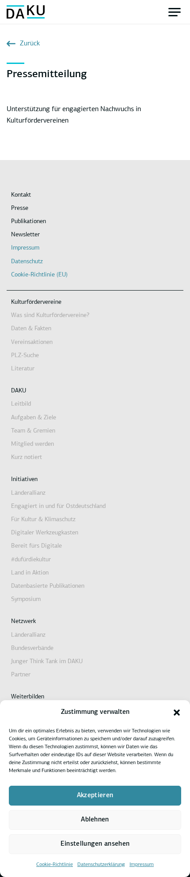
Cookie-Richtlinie (54, 864)
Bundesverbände (32, 648)
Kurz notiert (26, 457)
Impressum (141, 864)
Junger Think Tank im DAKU (47, 661)
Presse (19, 208)
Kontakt (21, 195)
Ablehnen (95, 820)
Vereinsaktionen (32, 342)
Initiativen (24, 479)
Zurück (30, 43)
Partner (20, 675)
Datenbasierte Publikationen (47, 586)
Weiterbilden (27, 697)
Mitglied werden (32, 444)
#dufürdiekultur (31, 559)
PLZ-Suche (25, 355)
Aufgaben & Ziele (33, 417)
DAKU (18, 391)
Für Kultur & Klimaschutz (43, 519)
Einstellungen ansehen (95, 844)
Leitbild (21, 404)
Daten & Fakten (31, 328)
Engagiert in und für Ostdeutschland (58, 506)
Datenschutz (27, 261)
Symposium (26, 599)
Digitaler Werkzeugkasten (44, 533)
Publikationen (28, 221)
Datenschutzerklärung (101, 864)
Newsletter (25, 234)
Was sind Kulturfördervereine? (50, 315)
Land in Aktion (30, 573)
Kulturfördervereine (36, 302)
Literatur (22, 369)
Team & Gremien (33, 431)
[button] (176, 712)
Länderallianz (28, 493)
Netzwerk (23, 621)
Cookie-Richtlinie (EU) (39, 275)
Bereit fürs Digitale (36, 546)
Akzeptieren (95, 795)
